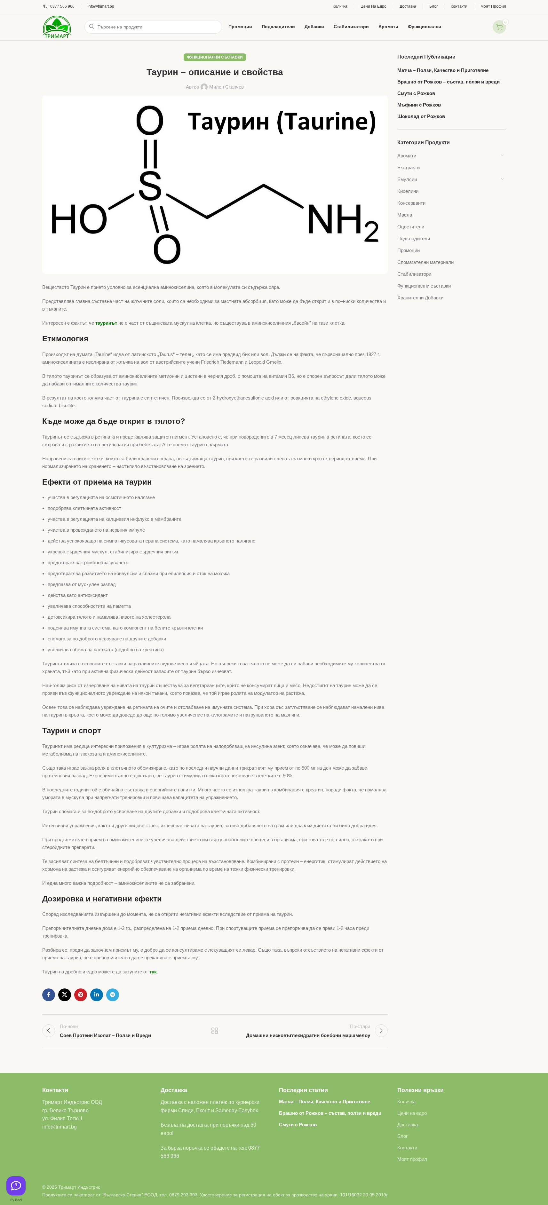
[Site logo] (57, 26)
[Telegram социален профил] (112, 994)
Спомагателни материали (425, 262)
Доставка (407, 1124)
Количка (406, 1101)
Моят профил (412, 1159)
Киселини (407, 191)
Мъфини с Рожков (419, 104)
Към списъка (215, 1030)
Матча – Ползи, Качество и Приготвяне (442, 70)
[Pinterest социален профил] (80, 994)
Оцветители (410, 226)
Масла (404, 215)
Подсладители (413, 238)
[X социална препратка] (64, 994)
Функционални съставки (424, 286)
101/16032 (351, 1194)
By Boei (16, 1200)
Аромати (406, 155)
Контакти (407, 1147)
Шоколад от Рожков (421, 116)
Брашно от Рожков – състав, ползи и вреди (448, 81)
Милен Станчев (226, 87)
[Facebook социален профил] (48, 994)
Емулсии (407, 179)
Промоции (408, 250)
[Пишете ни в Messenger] (16, 1185)
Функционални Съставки (215, 57)
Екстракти (408, 167)
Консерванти (411, 203)
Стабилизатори (414, 274)
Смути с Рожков (416, 93)
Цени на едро (412, 1113)
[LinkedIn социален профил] (96, 994)
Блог (402, 1136)
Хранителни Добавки (420, 297)
